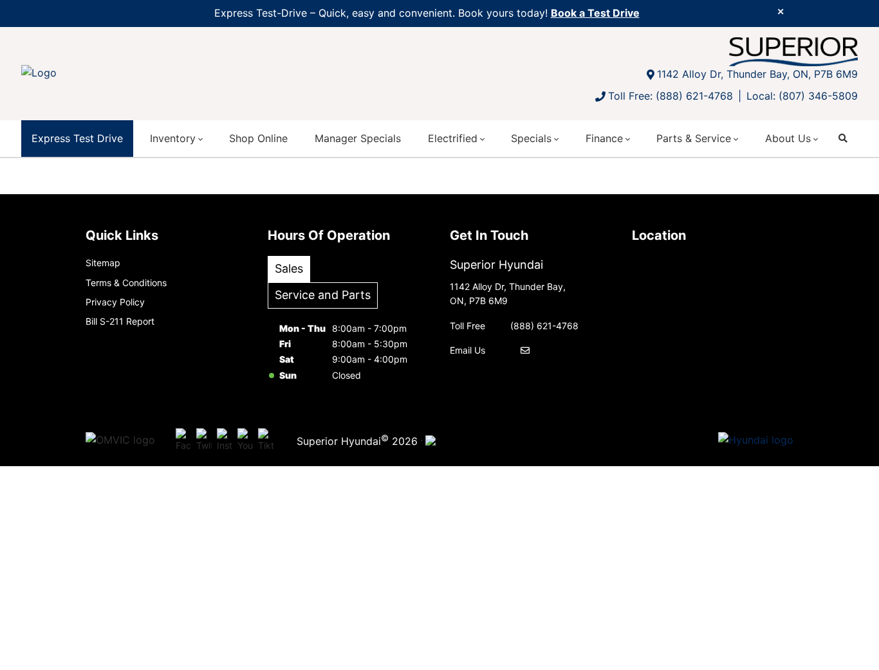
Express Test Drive (77, 138)
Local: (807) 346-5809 (802, 95)
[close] (780, 11)
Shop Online (258, 138)
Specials (531, 138)
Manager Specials (358, 138)
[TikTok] (265, 440)
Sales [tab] (289, 268)
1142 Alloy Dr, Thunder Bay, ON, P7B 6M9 (757, 74)
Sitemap (103, 262)
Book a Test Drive (595, 12)
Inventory (173, 138)
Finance (604, 138)
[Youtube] (245, 440)
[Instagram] (224, 440)
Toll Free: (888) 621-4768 (670, 95)
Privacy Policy (115, 301)
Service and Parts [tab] (323, 295)
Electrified (452, 138)
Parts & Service (693, 138)
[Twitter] (204, 440)
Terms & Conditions (126, 282)
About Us (788, 138)
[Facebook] (183, 440)
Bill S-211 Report (120, 321)
